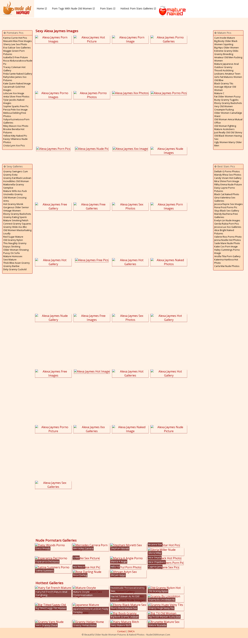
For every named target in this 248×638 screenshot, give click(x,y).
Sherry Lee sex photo (15, 44)
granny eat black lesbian (17, 178)
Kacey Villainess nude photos (15, 140)
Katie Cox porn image (226, 246)
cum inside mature (224, 37)
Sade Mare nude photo (227, 243)
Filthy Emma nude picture (228, 184)
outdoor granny (223, 67)
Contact (121, 631)
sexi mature (10, 259)
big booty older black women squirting (225, 42)
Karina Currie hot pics (15, 37)
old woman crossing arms (14, 199)
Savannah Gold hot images (14, 88)
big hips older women (226, 47)
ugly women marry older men (228, 144)
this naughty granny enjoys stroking (15, 245)
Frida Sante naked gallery (17, 73)
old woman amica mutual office (228, 121)
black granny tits (223, 83)
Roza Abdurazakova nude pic (17, 62)
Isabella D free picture (15, 57)
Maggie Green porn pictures (14, 52)
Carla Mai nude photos (226, 266)
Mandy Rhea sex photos (227, 174)
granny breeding (223, 54)
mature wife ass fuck (15, 191)
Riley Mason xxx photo (15, 125)
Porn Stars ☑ (107, 8)
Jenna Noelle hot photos (227, 240)
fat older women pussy (227, 96)
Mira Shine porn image (226, 181)
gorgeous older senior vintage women (16, 209)
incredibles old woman (16, 181)
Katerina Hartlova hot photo (226, 261)
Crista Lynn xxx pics (14, 145)
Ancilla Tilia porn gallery (227, 256)
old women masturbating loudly (17, 232)
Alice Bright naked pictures (224, 232)
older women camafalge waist (228, 114)
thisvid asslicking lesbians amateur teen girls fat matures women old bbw (228, 75)
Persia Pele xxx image (15, 109)
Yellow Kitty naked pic (15, 135)
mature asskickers (224, 129)
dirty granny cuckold (15, 269)
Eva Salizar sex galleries (17, 47)
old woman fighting (225, 125)
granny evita (10, 174)
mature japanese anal (226, 63)
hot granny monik (13, 204)
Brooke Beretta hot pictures (13, 130)
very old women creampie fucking (224, 108)
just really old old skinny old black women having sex (228, 136)
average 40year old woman (225, 88)
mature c (219, 93)
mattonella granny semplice (13, 186)
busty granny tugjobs (226, 99)
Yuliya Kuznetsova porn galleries (16, 121)
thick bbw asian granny (16, 262)
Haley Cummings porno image (227, 251)
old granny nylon (13, 240)
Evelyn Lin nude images (227, 220)
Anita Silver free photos (16, 96)
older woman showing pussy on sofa (16, 251)
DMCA (131, 631)
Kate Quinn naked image (17, 83)
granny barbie (11, 266)
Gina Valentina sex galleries (224, 199)
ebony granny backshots (17, 213)
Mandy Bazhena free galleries (226, 215)
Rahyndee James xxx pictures (15, 78)
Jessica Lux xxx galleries (227, 227)
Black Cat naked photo (226, 194)
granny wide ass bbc (15, 227)
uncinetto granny (13, 194)
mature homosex (12, 256)
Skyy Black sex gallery (226, 210)
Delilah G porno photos (227, 171)
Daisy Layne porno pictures (224, 189)
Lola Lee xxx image (13, 93)
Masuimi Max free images (17, 41)
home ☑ (42, 8)
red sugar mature (13, 236)
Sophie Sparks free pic (16, 106)
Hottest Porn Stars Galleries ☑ (138, 8)
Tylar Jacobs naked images (13, 101)
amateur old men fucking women (228, 59)
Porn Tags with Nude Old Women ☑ (73, 8)
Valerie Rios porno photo (228, 236)
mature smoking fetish (15, 220)
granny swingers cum (15, 171)
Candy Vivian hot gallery (227, 178)
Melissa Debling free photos (14, 114)
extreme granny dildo (226, 50)
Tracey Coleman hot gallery (14, 68)
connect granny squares (17, 223)
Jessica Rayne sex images (228, 204)
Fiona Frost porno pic (225, 207)
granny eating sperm (15, 217)
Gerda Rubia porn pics (226, 223)
